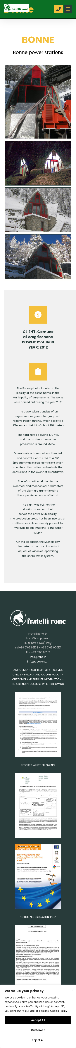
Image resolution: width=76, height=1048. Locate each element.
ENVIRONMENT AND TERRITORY (31, 670)
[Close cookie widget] (72, 990)
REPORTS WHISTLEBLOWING (38, 765)
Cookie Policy (58, 1011)
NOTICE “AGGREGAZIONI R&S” (38, 917)
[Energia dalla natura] (16, 8)
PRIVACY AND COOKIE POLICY (42, 674)
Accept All (38, 1020)
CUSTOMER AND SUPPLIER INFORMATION (36, 679)
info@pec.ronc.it (38, 661)
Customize (38, 1030)
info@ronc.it (38, 657)
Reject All (38, 1040)
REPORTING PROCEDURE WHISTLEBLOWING (38, 684)
